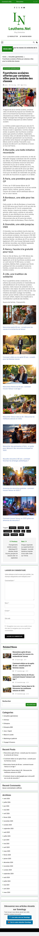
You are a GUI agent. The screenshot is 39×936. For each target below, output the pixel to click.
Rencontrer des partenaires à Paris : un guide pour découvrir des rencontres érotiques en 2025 (18, 448)
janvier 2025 (7, 858)
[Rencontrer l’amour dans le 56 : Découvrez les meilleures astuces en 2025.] (19, 404)
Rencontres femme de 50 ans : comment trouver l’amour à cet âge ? (24, 677)
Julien (6, 85)
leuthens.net (20, 29)
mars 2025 (7, 851)
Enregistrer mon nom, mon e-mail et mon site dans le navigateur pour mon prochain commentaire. (18, 628)
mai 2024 (6, 885)
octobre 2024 (8, 870)
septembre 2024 (8, 873)
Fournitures (7, 531)
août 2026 (7, 798)
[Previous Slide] (34, 1)
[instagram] (17, 8)
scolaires (14, 534)
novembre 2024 (8, 866)
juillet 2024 (7, 881)
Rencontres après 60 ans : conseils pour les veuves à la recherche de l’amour (23, 654)
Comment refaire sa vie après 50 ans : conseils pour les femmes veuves (23, 666)
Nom (7, 603)
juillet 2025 (7, 836)
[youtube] (24, 8)
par (23, 531)
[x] (19, 8)
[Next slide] (36, 1)
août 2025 (7, 832)
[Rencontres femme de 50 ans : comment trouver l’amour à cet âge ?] (19, 374)
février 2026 (7, 817)
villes (21, 534)
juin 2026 (6, 806)
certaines (13, 528)
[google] (21, 8)
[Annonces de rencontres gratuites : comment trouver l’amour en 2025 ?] (19, 475)
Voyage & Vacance (9, 742)
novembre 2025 (8, 821)
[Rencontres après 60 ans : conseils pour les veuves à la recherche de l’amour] (19, 314)
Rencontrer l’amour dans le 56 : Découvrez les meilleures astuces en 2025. (18, 1)
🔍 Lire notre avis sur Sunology (19, 917)
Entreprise (7, 723)
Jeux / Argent (8, 731)
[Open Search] (33, 42)
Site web (7, 618)
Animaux (6, 720)
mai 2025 (6, 843)
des (27, 528)
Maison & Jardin (9, 735)
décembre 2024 (8, 862)
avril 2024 (7, 888)
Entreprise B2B (8, 727)
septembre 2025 (8, 828)
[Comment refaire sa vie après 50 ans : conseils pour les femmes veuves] (19, 344)
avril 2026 (7, 813)
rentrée (6, 534)
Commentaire (9, 580)
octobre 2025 (8, 825)
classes (20, 528)
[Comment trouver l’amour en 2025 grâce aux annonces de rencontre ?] (19, 505)
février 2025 (7, 855)
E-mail (7, 611)
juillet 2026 (7, 802)
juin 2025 (6, 840)
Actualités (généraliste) (11, 69)
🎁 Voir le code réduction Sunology (19, 922)
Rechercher (6, 701)
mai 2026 (6, 810)
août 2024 (7, 877)
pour (28, 531)
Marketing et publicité (10, 738)
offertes (16, 531)
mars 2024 (7, 892)
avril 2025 (7, 847)
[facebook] (15, 8)
